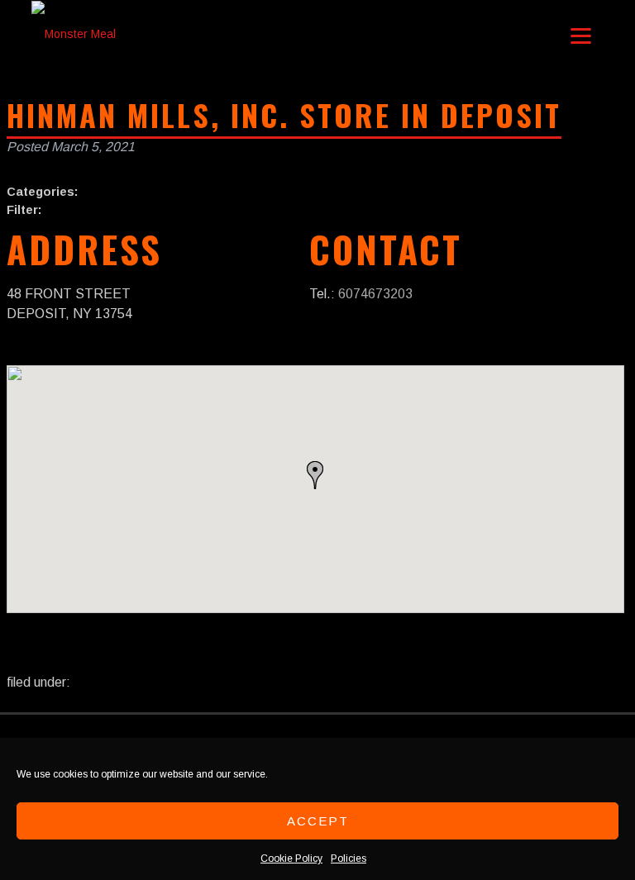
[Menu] (581, 35)
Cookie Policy (291, 858)
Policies (348, 858)
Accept (318, 821)
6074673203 (375, 294)
